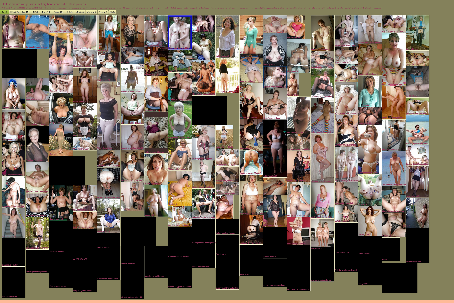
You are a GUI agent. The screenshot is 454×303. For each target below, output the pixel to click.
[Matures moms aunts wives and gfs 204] (417, 130)
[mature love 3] (370, 91)
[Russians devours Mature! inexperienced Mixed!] (251, 229)
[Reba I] (204, 46)
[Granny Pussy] (61, 83)
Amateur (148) (58, 12)
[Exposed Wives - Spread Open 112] (227, 157)
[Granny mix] (394, 225)
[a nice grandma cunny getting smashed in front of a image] (204, 231)
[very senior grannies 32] (85, 32)
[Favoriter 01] (417, 58)
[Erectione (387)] (370, 245)
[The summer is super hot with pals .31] (204, 77)
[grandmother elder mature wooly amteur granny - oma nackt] (394, 76)
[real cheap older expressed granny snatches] (322, 83)
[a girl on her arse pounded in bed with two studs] (299, 142)
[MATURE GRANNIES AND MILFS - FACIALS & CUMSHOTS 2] (346, 130)
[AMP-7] (180, 61)
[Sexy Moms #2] (322, 234)
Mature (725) (14, 12)
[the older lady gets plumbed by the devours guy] (180, 86)
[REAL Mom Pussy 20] (85, 220)
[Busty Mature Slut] (61, 108)
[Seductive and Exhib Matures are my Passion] (204, 203)
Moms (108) (103, 12)
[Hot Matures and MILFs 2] (85, 198)
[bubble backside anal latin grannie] (370, 115)
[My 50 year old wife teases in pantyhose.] (299, 268)
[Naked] (391, 249)
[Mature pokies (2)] (227, 36)
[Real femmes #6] (108, 66)
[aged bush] (275, 186)
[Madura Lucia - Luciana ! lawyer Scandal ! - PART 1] (299, 166)
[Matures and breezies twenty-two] (85, 58)
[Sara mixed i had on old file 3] (180, 32)
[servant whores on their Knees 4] (346, 193)
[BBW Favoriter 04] (346, 213)
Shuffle (112, 12)
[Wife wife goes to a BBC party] (108, 158)
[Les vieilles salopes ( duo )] (227, 188)
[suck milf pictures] (37, 89)
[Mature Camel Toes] (108, 115)
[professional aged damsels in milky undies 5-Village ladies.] (346, 164)
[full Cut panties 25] (275, 148)
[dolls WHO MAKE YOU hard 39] (37, 177)
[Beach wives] (227, 245)
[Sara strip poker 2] (61, 202)
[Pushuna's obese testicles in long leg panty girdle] (108, 183)
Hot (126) (70, 12)
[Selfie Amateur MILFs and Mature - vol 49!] (370, 149)
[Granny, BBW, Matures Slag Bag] (417, 155)
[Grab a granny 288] (13, 125)
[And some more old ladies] (417, 106)
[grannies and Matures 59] (13, 31)
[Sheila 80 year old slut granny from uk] (251, 194)
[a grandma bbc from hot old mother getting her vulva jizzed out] (132, 137)
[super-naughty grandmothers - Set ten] (227, 272)
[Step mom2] (275, 24)
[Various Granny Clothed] (156, 61)
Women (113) (91, 12)
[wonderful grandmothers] (13, 158)
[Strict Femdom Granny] (275, 103)
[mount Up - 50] (417, 81)
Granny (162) (46, 12)
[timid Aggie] (370, 190)
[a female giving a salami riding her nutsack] (132, 282)
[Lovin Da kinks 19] (346, 238)
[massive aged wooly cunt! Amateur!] (394, 24)
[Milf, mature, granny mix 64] (299, 199)
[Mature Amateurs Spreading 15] (394, 199)
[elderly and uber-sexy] (204, 256)
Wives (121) (80, 12)
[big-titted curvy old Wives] (322, 158)
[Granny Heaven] (417, 32)
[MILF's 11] (417, 212)
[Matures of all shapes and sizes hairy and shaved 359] (346, 31)
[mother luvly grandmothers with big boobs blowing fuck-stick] (275, 272)
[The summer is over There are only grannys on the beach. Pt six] (394, 168)
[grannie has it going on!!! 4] (394, 102)
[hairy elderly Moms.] (346, 72)
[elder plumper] (322, 59)
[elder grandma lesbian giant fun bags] (37, 113)
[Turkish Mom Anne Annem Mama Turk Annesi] (108, 264)
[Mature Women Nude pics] (224, 136)
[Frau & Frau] (132, 196)
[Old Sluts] (13, 93)
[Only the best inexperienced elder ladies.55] (346, 262)
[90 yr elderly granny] (85, 143)
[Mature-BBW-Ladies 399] (299, 115)
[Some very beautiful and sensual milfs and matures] (370, 59)
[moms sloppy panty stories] (204, 174)
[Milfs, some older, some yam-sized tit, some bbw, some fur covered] (275, 211)
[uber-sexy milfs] (370, 220)
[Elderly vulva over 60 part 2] (251, 162)
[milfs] (394, 50)
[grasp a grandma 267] (251, 68)
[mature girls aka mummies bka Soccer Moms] (227, 75)
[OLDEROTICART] (85, 244)
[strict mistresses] (156, 93)
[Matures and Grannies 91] (251, 100)
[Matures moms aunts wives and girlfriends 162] (132, 78)
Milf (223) (36, 12)
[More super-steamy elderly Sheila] (37, 261)
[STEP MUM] (251, 260)
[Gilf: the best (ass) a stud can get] (394, 135)
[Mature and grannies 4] (156, 31)
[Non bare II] (132, 31)
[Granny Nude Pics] (293, 84)
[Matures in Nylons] (132, 255)
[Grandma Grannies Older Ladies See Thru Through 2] (37, 143)
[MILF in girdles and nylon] (204, 142)
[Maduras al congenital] (204, 23)
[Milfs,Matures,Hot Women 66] (37, 233)
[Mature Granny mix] (13, 282)
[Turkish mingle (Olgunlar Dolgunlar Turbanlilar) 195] (156, 132)
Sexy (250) (25, 12)
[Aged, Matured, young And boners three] (322, 33)
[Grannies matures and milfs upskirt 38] (180, 242)
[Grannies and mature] (61, 270)
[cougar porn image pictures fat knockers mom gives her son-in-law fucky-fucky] (370, 29)
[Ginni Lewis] (180, 188)
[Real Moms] (132, 55)
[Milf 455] (251, 34)
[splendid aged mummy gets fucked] (275, 77)
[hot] (225, 207)
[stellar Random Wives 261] (322, 115)
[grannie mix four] (275, 242)
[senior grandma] (275, 49)
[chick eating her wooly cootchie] (299, 231)
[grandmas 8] (156, 200)
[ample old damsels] (61, 236)
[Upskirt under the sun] (180, 154)
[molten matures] (108, 240)
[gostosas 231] (299, 55)
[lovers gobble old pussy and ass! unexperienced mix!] (13, 192)
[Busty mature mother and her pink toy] (322, 200)
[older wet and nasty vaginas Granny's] (61, 54)
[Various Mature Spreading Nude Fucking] (37, 205)
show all (4, 12)
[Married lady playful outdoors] (180, 273)
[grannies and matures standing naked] (13, 252)
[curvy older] (370, 270)
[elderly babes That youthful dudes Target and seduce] (346, 98)
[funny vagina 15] (108, 215)
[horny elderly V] (251, 134)
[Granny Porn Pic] (296, 27)
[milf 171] (85, 120)
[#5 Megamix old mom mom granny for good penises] (132, 165)
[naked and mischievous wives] (156, 261)
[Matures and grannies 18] (227, 174)
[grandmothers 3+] (346, 55)
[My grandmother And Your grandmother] (180, 120)
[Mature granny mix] (13, 222)
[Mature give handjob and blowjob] (227, 226)
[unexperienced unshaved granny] (322, 265)
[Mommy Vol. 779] (85, 85)
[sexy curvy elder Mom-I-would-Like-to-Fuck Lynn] (85, 276)
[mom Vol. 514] (108, 33)
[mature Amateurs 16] (156, 169)
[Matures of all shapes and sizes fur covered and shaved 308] (61, 24)
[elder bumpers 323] (417, 245)
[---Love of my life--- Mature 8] (132, 108)
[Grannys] (61, 139)
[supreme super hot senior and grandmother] (180, 216)
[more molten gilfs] (417, 181)
